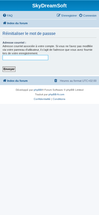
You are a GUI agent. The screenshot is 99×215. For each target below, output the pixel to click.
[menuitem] (8, 15)
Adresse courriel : (14, 42)
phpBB (38, 89)
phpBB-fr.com (56, 94)
